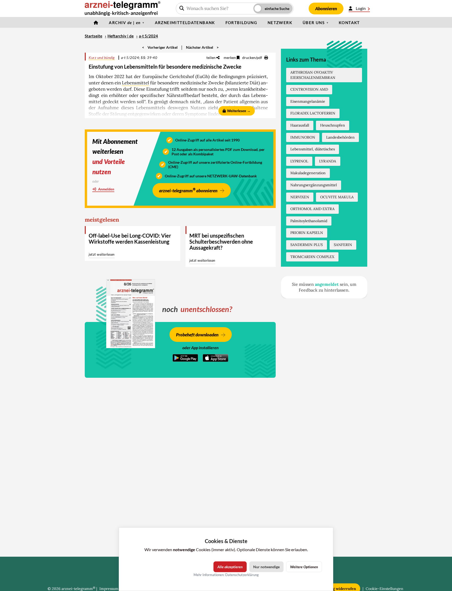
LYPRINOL (299, 161)
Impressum (108, 588)
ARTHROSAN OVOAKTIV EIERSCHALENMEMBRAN (312, 75)
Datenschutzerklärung (242, 575)
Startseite (93, 36)
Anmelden (105, 189)
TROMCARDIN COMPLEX (312, 256)
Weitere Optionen (304, 567)
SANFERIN (343, 244)
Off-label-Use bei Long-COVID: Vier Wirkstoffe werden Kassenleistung (130, 238)
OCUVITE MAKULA (337, 197)
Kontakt (349, 22)
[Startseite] (96, 22)
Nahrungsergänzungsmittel (313, 185)
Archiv (124, 22)
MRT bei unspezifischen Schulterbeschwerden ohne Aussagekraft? (221, 241)
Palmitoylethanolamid (308, 220)
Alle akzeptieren (230, 567)
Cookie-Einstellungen (384, 588)
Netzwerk (280, 22)
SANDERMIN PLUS (306, 244)
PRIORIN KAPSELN (306, 232)
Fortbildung (241, 22)
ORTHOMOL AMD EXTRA (312, 208)
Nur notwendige (266, 567)
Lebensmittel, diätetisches (312, 149)
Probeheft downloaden (197, 334)
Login (361, 8)
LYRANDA (327, 161)
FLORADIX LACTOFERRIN (312, 113)
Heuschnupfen (332, 125)
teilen (211, 57)
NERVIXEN (299, 197)
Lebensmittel (135, 83)
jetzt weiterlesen (102, 254)
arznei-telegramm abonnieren (188, 190)
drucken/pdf (252, 57)
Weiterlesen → (239, 110)
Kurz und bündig (102, 57)
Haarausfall (299, 125)
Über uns (314, 22)
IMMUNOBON (302, 137)
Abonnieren (326, 8)
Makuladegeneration (308, 173)
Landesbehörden (340, 137)
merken (230, 57)
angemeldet (327, 284)
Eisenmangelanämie (307, 101)
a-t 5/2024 (148, 36)
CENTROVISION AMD (309, 89)
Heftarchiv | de (121, 36)
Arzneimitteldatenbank (185, 22)
